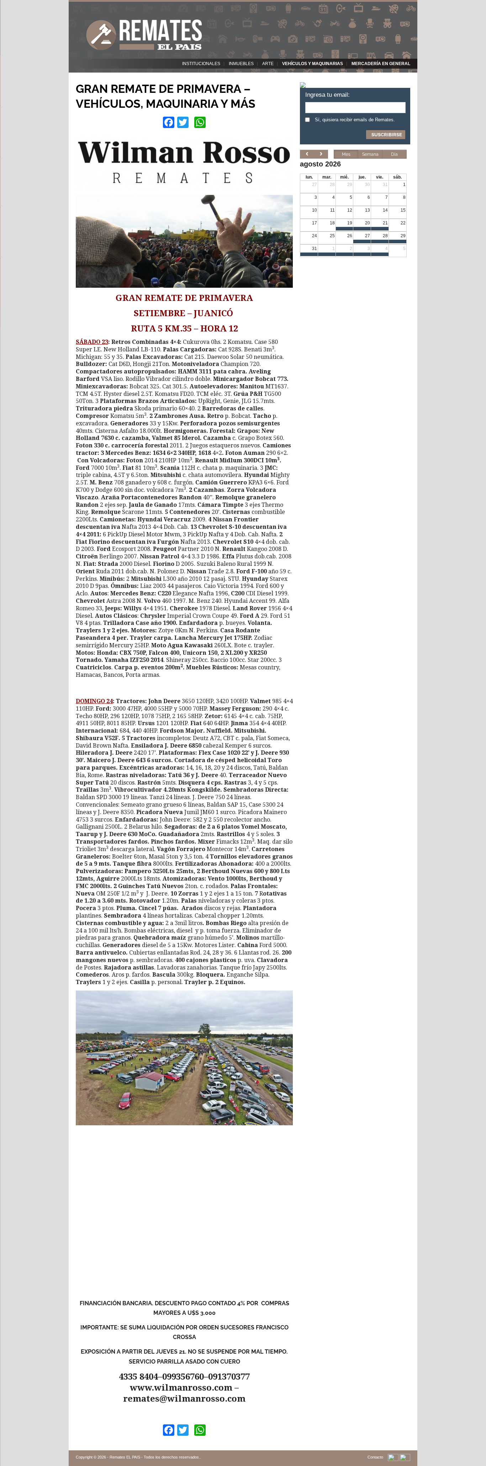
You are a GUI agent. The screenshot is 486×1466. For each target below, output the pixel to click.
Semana (370, 154)
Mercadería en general (381, 63)
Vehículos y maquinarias (312, 63)
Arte (268, 63)
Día (394, 154)
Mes (346, 154)
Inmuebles (241, 63)
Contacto (375, 1457)
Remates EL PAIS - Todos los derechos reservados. (155, 1457)
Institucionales (201, 63)
